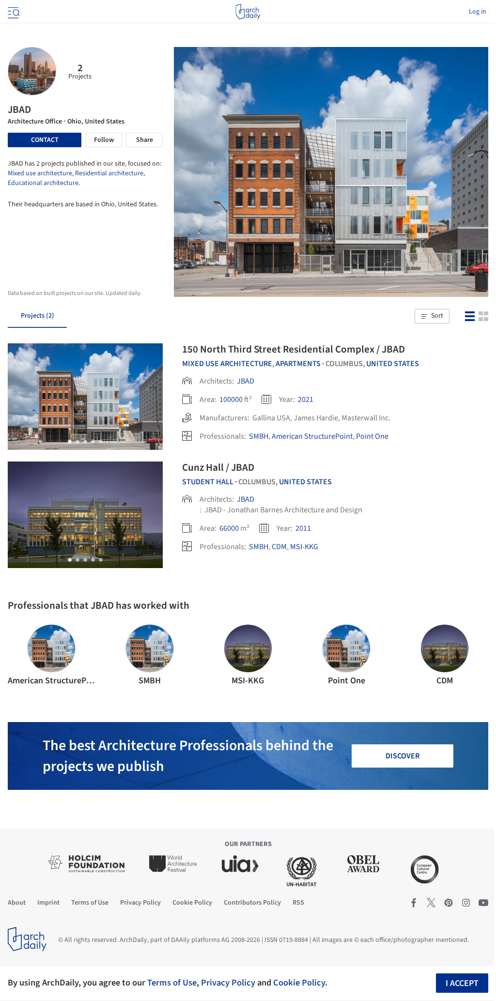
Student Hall (207, 482)
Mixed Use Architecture (227, 363)
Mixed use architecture (40, 173)
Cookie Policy (299, 982)
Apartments (298, 363)
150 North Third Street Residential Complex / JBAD (293, 349)
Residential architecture (109, 173)
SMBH (258, 436)
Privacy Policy (228, 982)
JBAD (245, 381)
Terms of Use (172, 982)
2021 (305, 399)
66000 (229, 528)
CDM (279, 546)
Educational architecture (43, 183)
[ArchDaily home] (247, 11)
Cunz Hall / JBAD (218, 467)
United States (392, 363)
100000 (231, 399)
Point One (372, 436)
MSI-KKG (304, 546)
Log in (477, 11)
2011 (303, 528)
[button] (432, 316)
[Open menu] (12, 11)
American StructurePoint (312, 436)
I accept (462, 983)
